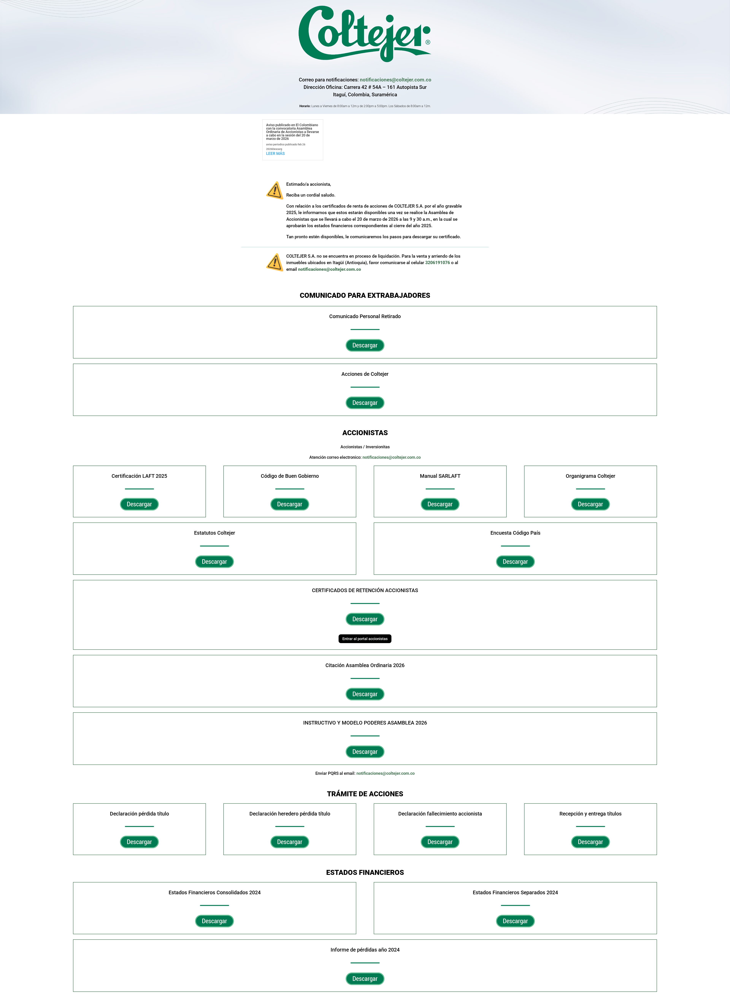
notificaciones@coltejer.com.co (395, 80)
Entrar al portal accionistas (365, 638)
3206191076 (437, 262)
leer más (275, 153)
